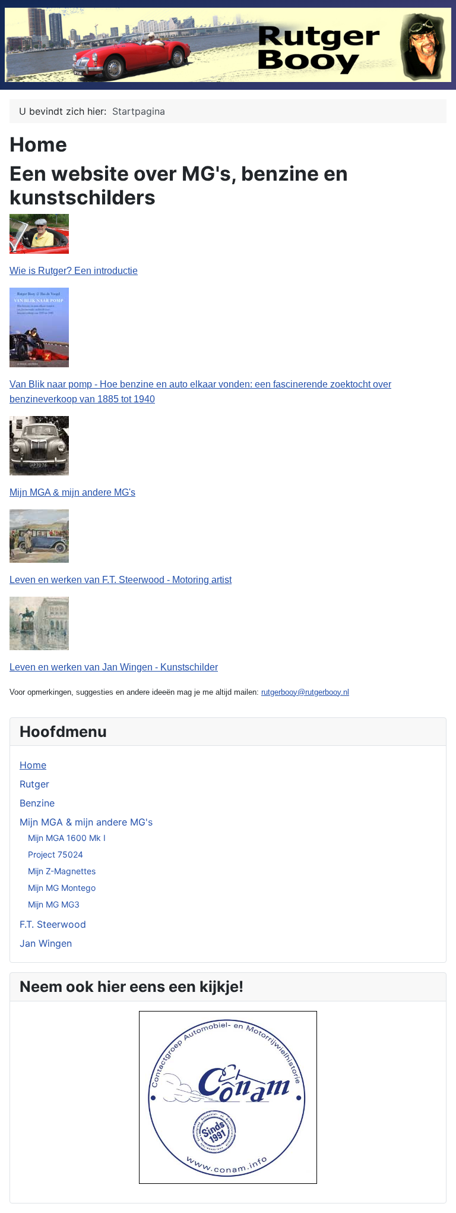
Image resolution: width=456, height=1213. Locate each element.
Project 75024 (55, 854)
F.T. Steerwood (53, 924)
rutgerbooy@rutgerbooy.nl (305, 692)
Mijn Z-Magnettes (62, 871)
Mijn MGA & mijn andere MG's (86, 822)
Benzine (37, 803)
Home (33, 765)
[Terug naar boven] (435, 1191)
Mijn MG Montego (62, 888)
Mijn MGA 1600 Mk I (67, 838)
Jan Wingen (46, 943)
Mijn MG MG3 (54, 904)
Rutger (34, 784)
